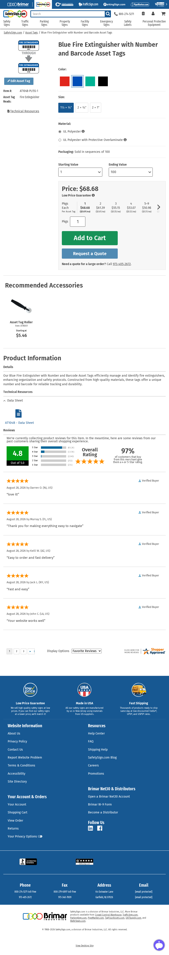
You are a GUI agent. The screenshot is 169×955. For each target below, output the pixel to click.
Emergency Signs (106, 23)
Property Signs (65, 23)
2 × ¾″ (81, 107)
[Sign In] (153, 14)
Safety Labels (128, 23)
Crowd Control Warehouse (108, 915)
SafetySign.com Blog (102, 757)
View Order (15, 820)
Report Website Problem (25, 757)
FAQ (91, 741)
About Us (14, 733)
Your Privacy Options (22, 836)
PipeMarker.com (96, 918)
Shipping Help (98, 749)
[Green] (90, 81)
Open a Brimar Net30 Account (109, 796)
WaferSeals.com (78, 921)
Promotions (96, 774)
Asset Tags (31, 32)
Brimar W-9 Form (100, 804)
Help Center (96, 733)
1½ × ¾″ (66, 107)
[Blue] (77, 81)
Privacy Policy (17, 741)
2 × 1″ (95, 107)
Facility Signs (85, 23)
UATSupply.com (133, 918)
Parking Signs (44, 23)
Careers (93, 765)
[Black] (103, 81)
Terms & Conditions (21, 765)
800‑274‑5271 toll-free (25, 891)
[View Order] (143, 14)
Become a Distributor (103, 812)
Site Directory (17, 781)
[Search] (108, 13)
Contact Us (15, 749)
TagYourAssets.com (115, 918)
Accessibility (16, 774)
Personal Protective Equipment (154, 23)
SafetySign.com (13, 32)
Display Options (58, 651)
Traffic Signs (25, 23)
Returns (13, 828)
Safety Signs (6, 23)
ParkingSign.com (78, 918)
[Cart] (163, 14)
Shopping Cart (17, 812)
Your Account (17, 804)
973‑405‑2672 (122, 264)
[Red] (65, 81)
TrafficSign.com (130, 915)
